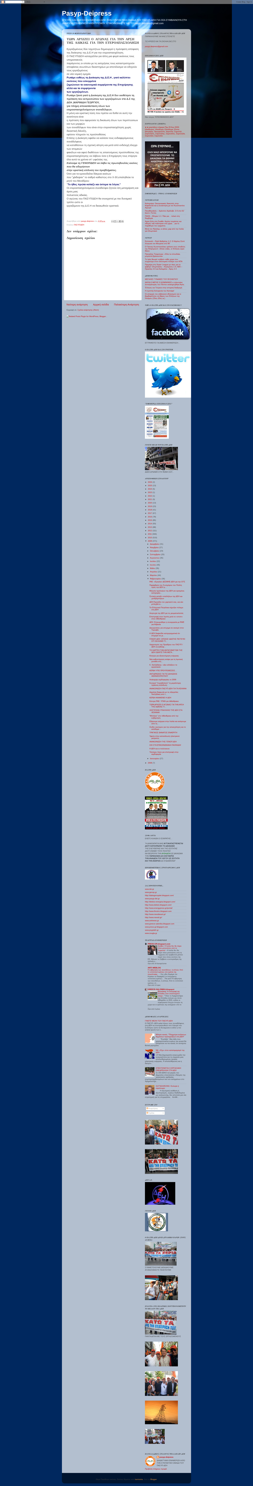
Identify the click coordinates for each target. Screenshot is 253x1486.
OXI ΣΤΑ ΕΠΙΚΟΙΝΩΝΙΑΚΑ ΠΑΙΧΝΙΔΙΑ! (165, 745)
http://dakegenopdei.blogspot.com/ (159, 895)
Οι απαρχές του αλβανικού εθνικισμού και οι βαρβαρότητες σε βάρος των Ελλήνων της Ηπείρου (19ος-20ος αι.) (163, 296)
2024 (150, 489)
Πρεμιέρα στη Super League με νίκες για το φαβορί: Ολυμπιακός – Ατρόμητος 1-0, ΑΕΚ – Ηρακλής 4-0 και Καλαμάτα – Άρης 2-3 (163, 267)
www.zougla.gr (151, 933)
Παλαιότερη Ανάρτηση (126, 304)
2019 (150, 506)
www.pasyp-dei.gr (152, 899)
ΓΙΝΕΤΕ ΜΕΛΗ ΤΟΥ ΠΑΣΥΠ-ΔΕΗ (159, 1021)
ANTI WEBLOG (154, 968)
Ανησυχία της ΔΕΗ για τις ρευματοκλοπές (166, 613)
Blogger (153, 1479)
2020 (150, 503)
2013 (150, 527)
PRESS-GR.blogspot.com (159, 944)
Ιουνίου (153, 565)
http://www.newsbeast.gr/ (155, 914)
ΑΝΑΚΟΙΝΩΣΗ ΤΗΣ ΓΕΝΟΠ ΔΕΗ (163, 742)
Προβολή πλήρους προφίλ (156, 1469)
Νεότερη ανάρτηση (77, 304)
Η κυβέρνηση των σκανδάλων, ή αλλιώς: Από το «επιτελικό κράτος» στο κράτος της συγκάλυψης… (165, 972)
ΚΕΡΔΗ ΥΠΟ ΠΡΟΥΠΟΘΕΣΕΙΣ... (163, 671)
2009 (150, 541)
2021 (150, 499)
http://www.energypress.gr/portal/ (158, 908)
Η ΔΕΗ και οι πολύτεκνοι (159, 749)
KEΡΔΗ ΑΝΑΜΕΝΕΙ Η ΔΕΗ (160, 698)
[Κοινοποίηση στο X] (117, 221)
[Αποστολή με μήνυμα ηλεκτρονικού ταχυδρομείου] (112, 221)
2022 (150, 496)
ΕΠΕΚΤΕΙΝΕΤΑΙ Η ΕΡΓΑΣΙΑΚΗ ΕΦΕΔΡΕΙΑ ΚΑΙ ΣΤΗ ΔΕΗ (168, 1069)
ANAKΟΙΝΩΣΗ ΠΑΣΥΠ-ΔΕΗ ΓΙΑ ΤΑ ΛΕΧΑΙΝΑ (167, 689)
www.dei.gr (149, 889)
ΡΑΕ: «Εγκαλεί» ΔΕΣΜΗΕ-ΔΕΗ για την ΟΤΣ (167, 582)
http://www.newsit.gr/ (153, 917)
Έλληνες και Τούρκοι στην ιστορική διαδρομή (163, 288)
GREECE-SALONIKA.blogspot (161, 989)
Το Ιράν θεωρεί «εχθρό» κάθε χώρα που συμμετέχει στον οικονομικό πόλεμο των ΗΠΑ (163, 260)
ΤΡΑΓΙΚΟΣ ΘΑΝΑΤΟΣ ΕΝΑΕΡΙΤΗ (163, 733)
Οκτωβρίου (155, 551)
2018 (150, 510)
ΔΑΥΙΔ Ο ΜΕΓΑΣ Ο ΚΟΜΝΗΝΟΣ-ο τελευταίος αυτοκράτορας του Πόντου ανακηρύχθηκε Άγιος (164, 283)
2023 (150, 492)
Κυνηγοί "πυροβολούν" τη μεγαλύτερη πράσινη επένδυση (165, 684)
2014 (150, 524)
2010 (150, 538)
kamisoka (139, 1479)
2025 (150, 486)
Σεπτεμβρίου (155, 554)
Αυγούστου (155, 558)
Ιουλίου (153, 561)
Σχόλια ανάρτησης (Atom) (88, 310)
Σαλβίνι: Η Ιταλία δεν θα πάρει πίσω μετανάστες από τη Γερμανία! (169, 948)
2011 (150, 534)
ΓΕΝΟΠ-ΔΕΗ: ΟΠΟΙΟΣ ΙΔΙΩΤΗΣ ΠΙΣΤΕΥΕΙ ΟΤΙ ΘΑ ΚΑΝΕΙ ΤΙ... (167, 640)
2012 (150, 531)
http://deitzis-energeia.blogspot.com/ (160, 902)
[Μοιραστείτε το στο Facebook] (120, 221)
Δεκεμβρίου (155, 544)
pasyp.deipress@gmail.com (156, 46)
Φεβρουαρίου (156, 579)
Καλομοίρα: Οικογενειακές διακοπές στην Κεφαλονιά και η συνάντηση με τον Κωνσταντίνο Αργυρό (165, 205)
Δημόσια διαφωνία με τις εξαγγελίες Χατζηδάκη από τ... (163, 693)
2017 (150, 513)
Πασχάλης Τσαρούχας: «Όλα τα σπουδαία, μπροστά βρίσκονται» (162, 255)
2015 (150, 520)
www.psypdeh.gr (152, 930)
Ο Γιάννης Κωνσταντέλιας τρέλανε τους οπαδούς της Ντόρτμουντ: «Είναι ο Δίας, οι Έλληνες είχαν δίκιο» (165, 249)
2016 (150, 517)
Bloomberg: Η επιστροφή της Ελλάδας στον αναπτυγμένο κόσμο (169, 993)
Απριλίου (154, 572)
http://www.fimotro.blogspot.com (158, 911)
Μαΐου (153, 568)
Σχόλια (151, 1113)
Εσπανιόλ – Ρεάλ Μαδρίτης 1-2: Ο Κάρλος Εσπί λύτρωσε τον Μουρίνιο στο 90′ (165, 242)
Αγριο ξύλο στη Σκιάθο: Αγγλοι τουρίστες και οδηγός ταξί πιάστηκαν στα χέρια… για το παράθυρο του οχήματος (163, 223)
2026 (150, 482)
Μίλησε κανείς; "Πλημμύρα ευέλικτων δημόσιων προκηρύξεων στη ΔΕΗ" (171, 1036)
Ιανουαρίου (155, 759)
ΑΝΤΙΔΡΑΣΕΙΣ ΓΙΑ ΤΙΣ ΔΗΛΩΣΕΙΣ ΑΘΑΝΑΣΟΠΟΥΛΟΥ (163, 675)
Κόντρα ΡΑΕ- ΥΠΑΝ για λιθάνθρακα (164, 701)
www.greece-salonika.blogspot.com (159, 924)
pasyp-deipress (166, 1457)
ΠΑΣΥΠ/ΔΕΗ (79, 225)
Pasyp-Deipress (87, 13)
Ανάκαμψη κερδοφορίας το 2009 (162, 680)
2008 (150, 763)
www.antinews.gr (152, 921)
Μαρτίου (153, 575)
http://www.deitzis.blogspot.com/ (158, 905)
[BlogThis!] (115, 221)
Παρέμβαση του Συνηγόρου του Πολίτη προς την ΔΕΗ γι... (165, 586)
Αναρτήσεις (153, 1108)
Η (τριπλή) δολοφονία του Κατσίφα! (159, 291)
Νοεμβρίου (154, 547)
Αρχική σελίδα (101, 304)
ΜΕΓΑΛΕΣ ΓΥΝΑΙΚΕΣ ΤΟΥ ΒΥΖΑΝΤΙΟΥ (161, 279)
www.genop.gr (151, 892)
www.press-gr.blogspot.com (156, 927)
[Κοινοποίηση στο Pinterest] (122, 221)
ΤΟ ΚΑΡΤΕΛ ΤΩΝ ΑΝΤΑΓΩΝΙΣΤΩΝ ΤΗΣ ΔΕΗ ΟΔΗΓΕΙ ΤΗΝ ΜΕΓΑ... (166, 651)
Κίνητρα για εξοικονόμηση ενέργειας (164, 656)
